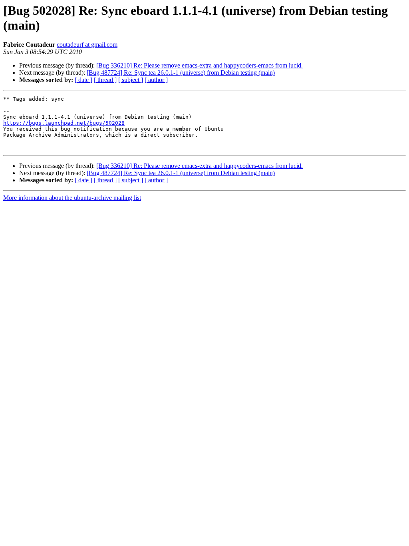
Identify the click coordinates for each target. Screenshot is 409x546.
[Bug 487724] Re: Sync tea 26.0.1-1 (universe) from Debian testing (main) (181, 72)
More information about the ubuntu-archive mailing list (72, 197)
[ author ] (156, 79)
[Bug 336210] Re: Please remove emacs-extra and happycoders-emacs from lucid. (199, 65)
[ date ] (83, 79)
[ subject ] (130, 79)
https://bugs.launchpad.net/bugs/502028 (64, 123)
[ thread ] (105, 79)
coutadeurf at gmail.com (87, 44)
